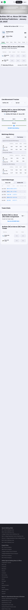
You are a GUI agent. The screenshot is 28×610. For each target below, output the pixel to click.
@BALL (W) (9, 191)
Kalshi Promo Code (6, 608)
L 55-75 (14, 194)
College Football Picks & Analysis (9, 551)
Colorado (4, 572)
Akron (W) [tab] (7, 182)
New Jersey (4, 575)
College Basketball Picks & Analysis (10, 553)
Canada (3, 593)
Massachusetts (5, 585)
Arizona (3, 570)
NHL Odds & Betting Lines (8, 542)
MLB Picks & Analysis (7, 555)
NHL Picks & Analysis (7, 557)
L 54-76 (14, 188)
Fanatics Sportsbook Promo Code (9, 598)
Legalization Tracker (6, 562)
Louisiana (4, 566)
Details (3, 42)
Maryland (4, 568)
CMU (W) (9, 194)
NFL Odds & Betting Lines (8, 530)
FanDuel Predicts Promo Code (9, 606)
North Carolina (5, 589)
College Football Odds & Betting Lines (10, 534)
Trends (23, 42)
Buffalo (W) (9, 114)
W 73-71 (15, 200)
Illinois (3, 579)
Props (19, 42)
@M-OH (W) (10, 188)
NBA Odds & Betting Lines (8, 532)
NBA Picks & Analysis (7, 549)
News (7, 42)
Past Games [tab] (20, 137)
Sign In (24, 2)
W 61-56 (15, 197)
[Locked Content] (14, 125)
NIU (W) (9, 200)
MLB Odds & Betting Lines (8, 540)
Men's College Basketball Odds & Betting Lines (12, 536)
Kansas (3, 587)
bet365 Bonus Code (6, 602)
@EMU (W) (9, 197)
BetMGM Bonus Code (7, 600)
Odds (11, 42)
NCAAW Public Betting (13, 128)
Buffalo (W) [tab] (20, 182)
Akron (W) (22, 114)
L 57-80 (14, 191)
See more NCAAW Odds (13, 221)
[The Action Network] (5, 2)
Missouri (4, 591)
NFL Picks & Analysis (6, 547)
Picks (15, 42)
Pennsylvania (5, 577)
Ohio (3, 583)
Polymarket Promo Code (7, 604)
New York (4, 564)
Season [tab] (8, 137)
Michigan (4, 581)
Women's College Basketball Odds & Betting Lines (13, 538)
